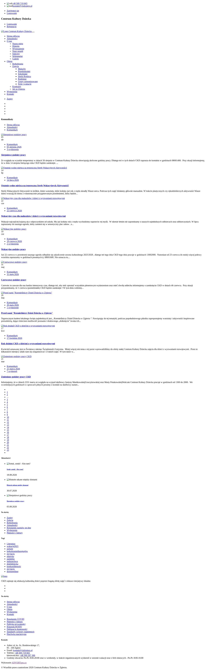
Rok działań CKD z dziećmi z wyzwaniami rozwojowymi (28, 343)
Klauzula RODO (14, 626)
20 (8, 442)
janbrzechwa (12, 561)
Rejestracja (11, 26)
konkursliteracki (14, 566)
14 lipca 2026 (13, 180)
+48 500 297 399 (27, 655)
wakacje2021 (12, 546)
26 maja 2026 (13, 305)
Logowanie (12, 13)
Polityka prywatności (16, 624)
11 (8, 420)
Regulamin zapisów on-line (19, 528)
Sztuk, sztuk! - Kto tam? (15, 469)
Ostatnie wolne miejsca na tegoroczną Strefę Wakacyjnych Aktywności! (35, 185)
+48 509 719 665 (19, 3)
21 (8, 445)
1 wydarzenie (13, 307)
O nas (9, 41)
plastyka (10, 556)
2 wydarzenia (13, 244)
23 (8, 450)
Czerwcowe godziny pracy (13, 280)
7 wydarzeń (12, 371)
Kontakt (10, 94)
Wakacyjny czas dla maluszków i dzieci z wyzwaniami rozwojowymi (33, 216)
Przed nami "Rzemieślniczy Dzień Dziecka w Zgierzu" (27, 313)
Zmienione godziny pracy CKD (16, 377)
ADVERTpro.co (19, 662)
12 (8, 422)
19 (8, 440)
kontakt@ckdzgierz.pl (22, 6)
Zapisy (10, 99)
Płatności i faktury (15, 533)
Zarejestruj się (13, 11)
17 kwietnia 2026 (14, 338)
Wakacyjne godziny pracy (13, 249)
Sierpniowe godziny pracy (13, 155)
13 (8, 425)
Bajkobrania (12, 523)
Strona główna (13, 36)
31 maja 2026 (13, 274)
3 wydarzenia (13, 149)
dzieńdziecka (12, 564)
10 (8, 417)
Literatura (11, 544)
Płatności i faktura (15, 621)
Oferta (9, 61)
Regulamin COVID (15, 619)
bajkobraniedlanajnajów (17, 551)
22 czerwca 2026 (14, 210)
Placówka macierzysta (16, 634)
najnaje (10, 549)
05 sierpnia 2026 (14, 147)
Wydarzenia (12, 91)
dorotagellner (12, 571)
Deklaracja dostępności (17, 629)
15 (8, 430)
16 (8, 432)
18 (8, 437)
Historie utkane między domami (17, 485)
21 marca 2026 (13, 369)
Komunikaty (12, 130)
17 (8, 435)
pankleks (11, 559)
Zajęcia (10, 520)
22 (8, 447)
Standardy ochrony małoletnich (20, 632)
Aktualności (12, 38)
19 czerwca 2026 (14, 241)
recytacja (11, 554)
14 (8, 427)
